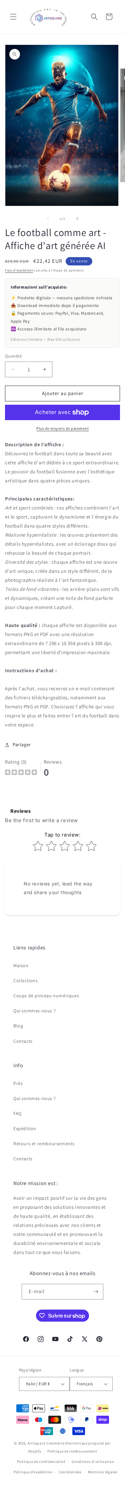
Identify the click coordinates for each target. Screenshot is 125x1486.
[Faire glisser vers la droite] (77, 218)
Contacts (23, 1041)
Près (18, 1083)
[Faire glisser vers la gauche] (48, 218)
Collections (25, 980)
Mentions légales (103, 1472)
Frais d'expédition (19, 270)
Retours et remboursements (44, 1144)
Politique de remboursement (72, 1451)
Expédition (24, 1128)
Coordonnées (70, 1472)
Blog (18, 1026)
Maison (21, 965)
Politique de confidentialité (41, 1461)
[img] (21, 773)
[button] (13, 16)
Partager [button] (22, 744)
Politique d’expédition (33, 1472)
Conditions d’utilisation (93, 1461)
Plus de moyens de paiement (62, 428)
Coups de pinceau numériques (46, 996)
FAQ (17, 1113)
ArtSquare (36, 1443)
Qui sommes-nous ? (34, 1011)
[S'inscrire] (95, 1292)
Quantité (13, 356)
